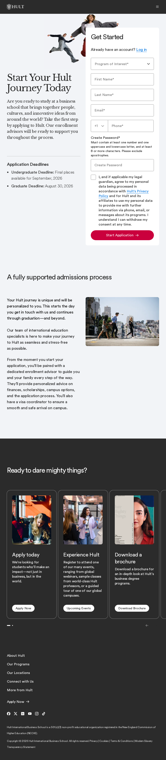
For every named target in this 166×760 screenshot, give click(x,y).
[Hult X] (15, 714)
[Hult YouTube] (29, 714)
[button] (23, 608)
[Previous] (147, 625)
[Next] (155, 625)
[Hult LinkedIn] (22, 714)
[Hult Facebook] (9, 714)
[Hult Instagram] (36, 714)
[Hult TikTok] (42, 714)
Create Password (121, 146)
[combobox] (122, 64)
